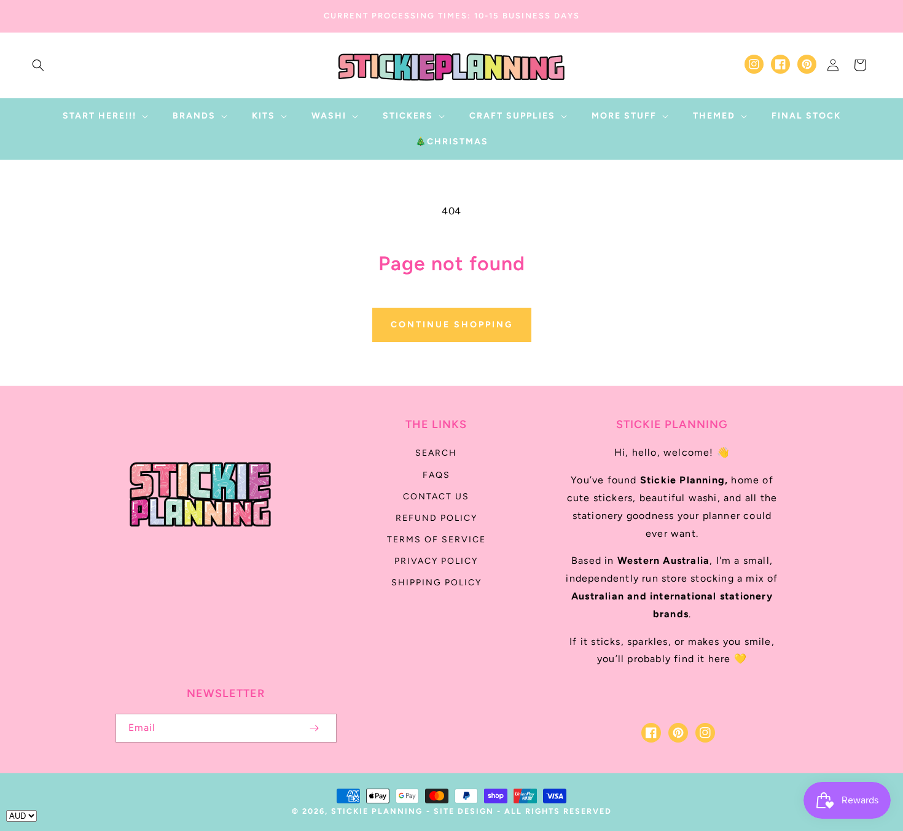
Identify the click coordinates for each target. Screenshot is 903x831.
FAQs (436, 475)
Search (436, 453)
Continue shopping (452, 324)
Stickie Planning (377, 811)
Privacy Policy (436, 561)
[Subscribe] (314, 728)
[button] (38, 65)
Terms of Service (436, 539)
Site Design (464, 811)
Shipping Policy (436, 582)
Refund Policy (436, 518)
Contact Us (436, 496)
